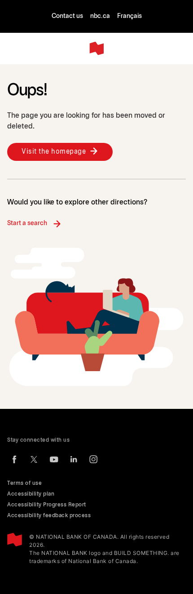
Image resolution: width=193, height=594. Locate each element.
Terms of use (24, 483)
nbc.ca (100, 16)
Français (129, 16)
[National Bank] (96, 48)
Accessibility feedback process (49, 515)
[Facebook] (14, 459)
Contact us (67, 16)
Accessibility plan (30, 494)
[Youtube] (54, 459)
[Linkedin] (73, 459)
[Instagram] (93, 459)
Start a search (27, 223)
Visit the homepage (54, 151)
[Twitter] (34, 459)
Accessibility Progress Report (46, 504)
